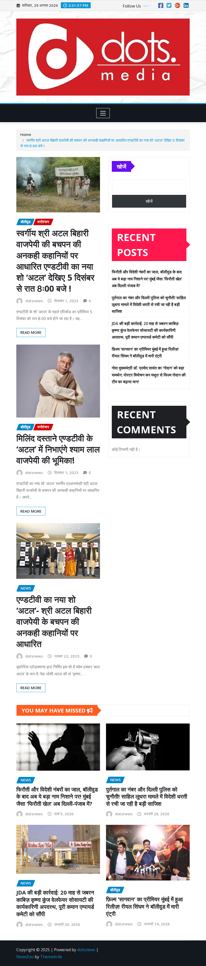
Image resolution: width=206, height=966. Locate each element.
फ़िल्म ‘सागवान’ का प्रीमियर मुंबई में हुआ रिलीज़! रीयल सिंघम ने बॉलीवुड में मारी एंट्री (144, 906)
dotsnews (34, 300)
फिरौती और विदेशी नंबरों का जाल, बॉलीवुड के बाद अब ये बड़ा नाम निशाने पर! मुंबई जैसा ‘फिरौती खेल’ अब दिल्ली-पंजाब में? (147, 278)
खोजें (121, 166)
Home (25, 134)
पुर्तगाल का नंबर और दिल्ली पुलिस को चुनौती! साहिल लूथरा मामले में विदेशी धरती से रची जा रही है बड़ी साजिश (149, 304)
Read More (30, 332)
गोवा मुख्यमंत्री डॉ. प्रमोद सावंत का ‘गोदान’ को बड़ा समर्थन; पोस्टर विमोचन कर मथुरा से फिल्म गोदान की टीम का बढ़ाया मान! (149, 374)
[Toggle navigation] (103, 113)
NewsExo (25, 956)
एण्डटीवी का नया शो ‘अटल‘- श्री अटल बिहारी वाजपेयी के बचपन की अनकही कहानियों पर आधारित (54, 622)
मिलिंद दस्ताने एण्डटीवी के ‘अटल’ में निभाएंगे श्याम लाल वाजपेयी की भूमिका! (58, 449)
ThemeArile (51, 956)
